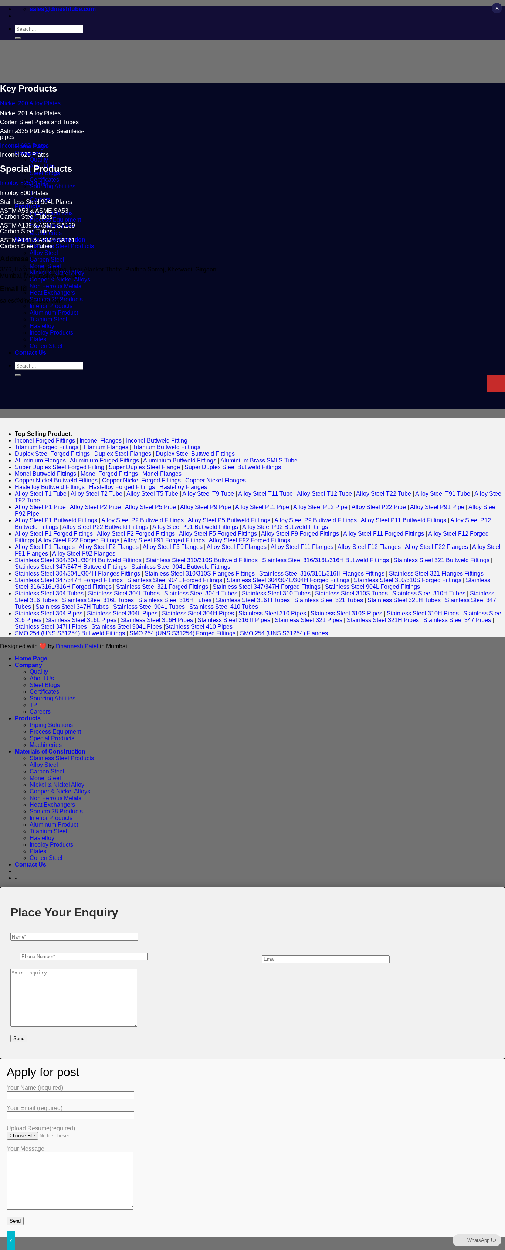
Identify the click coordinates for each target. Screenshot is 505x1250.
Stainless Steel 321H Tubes (404, 600)
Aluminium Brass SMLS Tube (259, 460)
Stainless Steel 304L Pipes (122, 613)
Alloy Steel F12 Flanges (369, 547)
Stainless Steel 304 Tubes (49, 593)
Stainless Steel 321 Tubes (328, 600)
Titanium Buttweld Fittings (166, 447)
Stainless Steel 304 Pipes (48, 613)
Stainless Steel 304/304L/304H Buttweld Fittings (78, 560)
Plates (38, 851)
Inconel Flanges (100, 440)
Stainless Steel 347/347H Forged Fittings (69, 580)
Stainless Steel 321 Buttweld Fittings (441, 560)
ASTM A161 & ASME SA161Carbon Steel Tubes (37, 243)
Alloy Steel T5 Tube (152, 494)
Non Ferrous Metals (55, 286)
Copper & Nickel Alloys (60, 279)
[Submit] (18, 38)
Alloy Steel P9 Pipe (205, 507)
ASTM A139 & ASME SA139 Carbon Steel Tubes (37, 228)
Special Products (52, 738)
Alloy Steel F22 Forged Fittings (78, 540)
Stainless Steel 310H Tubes (428, 593)
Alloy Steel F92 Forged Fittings (249, 540)
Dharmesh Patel (78, 646)
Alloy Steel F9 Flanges (237, 547)
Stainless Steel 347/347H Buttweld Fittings (71, 567)
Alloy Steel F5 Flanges (173, 547)
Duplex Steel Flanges (122, 454)
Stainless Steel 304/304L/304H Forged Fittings (288, 580)
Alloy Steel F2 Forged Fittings (136, 533)
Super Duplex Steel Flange (144, 467)
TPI (34, 705)
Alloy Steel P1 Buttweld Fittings (56, 520)
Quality (39, 160)
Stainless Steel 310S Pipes (346, 613)
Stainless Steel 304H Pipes (198, 613)
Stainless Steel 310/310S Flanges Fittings (200, 573)
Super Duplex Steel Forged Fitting (59, 467)
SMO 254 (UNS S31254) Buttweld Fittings (70, 633)
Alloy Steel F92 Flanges (83, 553)
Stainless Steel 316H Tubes (174, 600)
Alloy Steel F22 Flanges (436, 547)
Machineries (46, 745)
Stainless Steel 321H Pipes (383, 620)
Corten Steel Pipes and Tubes (39, 122)
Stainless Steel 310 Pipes (272, 613)
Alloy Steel (44, 253)
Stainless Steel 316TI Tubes (253, 600)
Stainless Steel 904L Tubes (149, 607)
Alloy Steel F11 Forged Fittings (383, 533)
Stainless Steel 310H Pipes (423, 613)
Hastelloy (42, 838)
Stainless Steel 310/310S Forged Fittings (407, 580)
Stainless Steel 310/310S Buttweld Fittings (202, 560)
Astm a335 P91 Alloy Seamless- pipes (42, 134)
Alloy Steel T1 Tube (41, 494)
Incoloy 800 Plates (24, 193)
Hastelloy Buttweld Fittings (50, 487)
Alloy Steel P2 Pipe (95, 507)
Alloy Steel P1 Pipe (40, 507)
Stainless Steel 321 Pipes (308, 620)
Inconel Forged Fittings (45, 440)
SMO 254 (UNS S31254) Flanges (284, 633)
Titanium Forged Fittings (46, 447)
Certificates (44, 692)
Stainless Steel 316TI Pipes (233, 620)
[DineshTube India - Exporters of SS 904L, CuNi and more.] (87, 97)
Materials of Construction (50, 751)
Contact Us (30, 864)
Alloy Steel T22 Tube (383, 494)
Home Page (31, 658)
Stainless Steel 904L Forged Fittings (174, 580)
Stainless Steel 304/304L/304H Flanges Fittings (77, 573)
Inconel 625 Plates (24, 154)
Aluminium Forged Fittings (104, 460)
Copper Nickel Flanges (215, 480)
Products (28, 206)
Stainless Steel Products (62, 246)
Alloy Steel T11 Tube (265, 494)
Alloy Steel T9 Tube (208, 494)
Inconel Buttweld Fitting (156, 440)
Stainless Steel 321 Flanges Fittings (436, 573)
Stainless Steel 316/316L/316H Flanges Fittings (321, 573)
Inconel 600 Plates (24, 146)
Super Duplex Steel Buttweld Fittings (232, 467)
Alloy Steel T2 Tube (96, 494)
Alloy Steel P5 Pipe (150, 507)
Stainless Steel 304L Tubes (124, 593)
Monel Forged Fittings (109, 474)
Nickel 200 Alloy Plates (30, 103)
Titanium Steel (48, 831)
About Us (42, 678)
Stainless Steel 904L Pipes (126, 627)
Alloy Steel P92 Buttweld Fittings (285, 527)
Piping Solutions (51, 725)
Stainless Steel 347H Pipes (51, 627)
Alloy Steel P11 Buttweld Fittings (403, 520)
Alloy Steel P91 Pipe (437, 507)
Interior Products (51, 306)
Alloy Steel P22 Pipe (379, 507)
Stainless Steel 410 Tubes (223, 607)
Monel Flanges (162, 474)
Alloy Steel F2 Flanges (109, 547)
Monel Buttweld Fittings (45, 474)
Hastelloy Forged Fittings (122, 487)
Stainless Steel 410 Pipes (199, 627)
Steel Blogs (45, 685)
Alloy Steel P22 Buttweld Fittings (105, 527)
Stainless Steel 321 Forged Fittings (162, 587)
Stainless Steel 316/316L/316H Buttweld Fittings (325, 560)
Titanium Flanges (105, 447)
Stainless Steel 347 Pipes (457, 620)
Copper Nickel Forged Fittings (141, 480)
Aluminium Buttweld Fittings (179, 460)
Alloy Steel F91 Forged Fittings (164, 540)
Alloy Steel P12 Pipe (320, 507)
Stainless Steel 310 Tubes (276, 593)
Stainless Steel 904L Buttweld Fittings (180, 567)
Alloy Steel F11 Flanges (302, 547)
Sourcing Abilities (52, 186)
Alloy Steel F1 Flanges (45, 547)
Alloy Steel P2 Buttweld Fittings (142, 520)
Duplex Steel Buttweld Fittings (195, 454)
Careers (40, 711)
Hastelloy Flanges (183, 487)
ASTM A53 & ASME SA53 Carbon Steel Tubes (34, 214)
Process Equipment (55, 219)
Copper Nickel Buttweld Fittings (56, 480)
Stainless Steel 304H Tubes (200, 593)
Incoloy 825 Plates (24, 183)
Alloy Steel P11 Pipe (262, 507)
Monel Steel (45, 778)
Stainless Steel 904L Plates (36, 202)
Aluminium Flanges (40, 460)
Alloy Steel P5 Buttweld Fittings (229, 520)
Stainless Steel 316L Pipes (81, 620)
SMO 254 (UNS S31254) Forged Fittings (182, 633)
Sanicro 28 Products (56, 811)
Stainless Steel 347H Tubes (72, 607)
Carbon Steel (47, 259)
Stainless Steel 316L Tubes (98, 600)
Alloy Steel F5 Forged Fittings (218, 533)
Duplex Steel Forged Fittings (52, 454)
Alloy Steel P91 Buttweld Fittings (195, 527)
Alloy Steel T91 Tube (442, 494)
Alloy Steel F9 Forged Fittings (300, 533)
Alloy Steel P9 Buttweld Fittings (315, 520)
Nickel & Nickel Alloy (57, 785)
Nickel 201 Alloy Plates (30, 113)
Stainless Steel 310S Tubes (351, 593)
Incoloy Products (51, 844)
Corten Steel (46, 858)
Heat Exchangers (52, 293)
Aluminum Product (54, 825)
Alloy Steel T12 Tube (324, 494)
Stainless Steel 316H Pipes (157, 620)
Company (28, 665)
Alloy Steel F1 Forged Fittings (54, 533)
